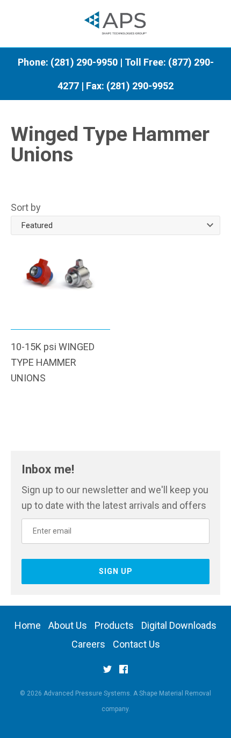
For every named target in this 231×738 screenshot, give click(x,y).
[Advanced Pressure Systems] (115, 24)
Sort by (26, 207)
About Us (67, 625)
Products (114, 625)
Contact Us (136, 644)
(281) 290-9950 (84, 62)
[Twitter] (107, 673)
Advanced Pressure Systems (87, 693)
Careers (88, 644)
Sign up (116, 571)
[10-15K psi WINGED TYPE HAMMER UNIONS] (60, 284)
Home (28, 625)
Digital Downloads (178, 625)
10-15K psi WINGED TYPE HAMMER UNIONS (53, 362)
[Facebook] (123, 673)
